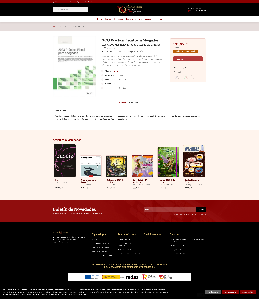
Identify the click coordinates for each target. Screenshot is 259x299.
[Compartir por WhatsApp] (184, 77)
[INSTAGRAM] (60, 247)
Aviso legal (96, 239)
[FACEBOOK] (55, 247)
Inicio (55, 26)
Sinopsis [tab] (122, 102)
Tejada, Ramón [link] (136, 51)
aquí (84, 294)
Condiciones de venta (100, 243)
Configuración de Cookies (102, 255)
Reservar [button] (180, 58)
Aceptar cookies (247, 292)
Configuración (213, 292)
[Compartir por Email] (188, 77)
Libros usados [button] (145, 18)
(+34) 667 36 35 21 (177, 246)
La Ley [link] (116, 71)
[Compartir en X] (179, 77)
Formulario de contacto (179, 254)
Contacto (91, 1)
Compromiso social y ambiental (75, 1)
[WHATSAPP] (66, 247)
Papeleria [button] (118, 18)
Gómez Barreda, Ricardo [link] (114, 51)
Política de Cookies (99, 251)
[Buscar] (85, 9)
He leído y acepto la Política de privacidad (191, 214)
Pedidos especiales (125, 250)
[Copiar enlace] (192, 77)
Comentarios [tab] (134, 102)
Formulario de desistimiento (129, 254)
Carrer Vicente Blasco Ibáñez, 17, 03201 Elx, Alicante (187, 240)
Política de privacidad (100, 247)
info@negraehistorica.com (180, 250)
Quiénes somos (58, 1)
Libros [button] (108, 18)
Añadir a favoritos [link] (180, 68)
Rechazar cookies (230, 292)
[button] (191, 9)
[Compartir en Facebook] (175, 77)
